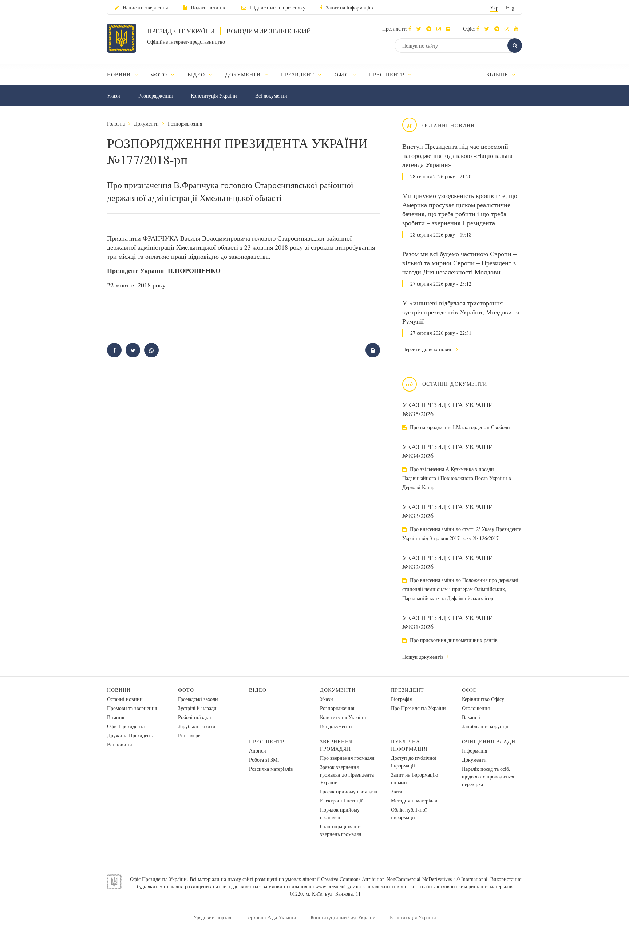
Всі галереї (190, 735)
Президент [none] (298, 74)
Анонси (257, 750)
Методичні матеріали (414, 800)
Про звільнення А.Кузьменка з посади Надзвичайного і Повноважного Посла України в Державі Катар (456, 478)
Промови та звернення (132, 708)
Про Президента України (418, 708)
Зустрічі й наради (197, 708)
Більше (498, 74)
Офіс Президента (126, 726)
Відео (257, 689)
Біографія (401, 698)
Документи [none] (244, 74)
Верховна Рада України (270, 917)
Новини (119, 689)
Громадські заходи (198, 698)
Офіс (469, 689)
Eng (510, 7)
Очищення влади (488, 741)
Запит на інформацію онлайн (414, 778)
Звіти (397, 791)
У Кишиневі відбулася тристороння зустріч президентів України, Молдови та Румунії (460, 311)
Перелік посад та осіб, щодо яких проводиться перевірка (488, 776)
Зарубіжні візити (196, 726)
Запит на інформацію (349, 7)
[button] (420, 28)
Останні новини (125, 698)
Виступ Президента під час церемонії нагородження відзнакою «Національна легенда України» (457, 155)
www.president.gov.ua (338, 886)
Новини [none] (119, 74)
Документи (146, 123)
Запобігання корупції (485, 726)
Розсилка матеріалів (271, 768)
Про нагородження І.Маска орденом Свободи (459, 427)
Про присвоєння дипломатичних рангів (453, 639)
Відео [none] (197, 74)
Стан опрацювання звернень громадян (340, 830)
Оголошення (476, 708)
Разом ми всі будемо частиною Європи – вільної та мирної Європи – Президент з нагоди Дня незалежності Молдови (459, 262)
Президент (407, 689)
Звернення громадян (336, 745)
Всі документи (271, 95)
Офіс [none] (343, 74)
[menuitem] (126, 74)
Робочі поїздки (194, 717)
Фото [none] (160, 74)
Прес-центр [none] (387, 74)
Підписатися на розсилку (277, 7)
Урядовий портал (212, 917)
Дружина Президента (130, 735)
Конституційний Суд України (343, 917)
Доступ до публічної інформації (413, 761)
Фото (186, 689)
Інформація (474, 750)
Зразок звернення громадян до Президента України (347, 774)
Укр (494, 7)
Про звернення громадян (347, 757)
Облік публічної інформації (409, 813)
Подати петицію (208, 7)
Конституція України (214, 95)
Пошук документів (423, 656)
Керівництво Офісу (483, 698)
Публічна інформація (409, 745)
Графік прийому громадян (348, 791)
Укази (113, 95)
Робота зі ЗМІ (264, 759)
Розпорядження (155, 95)
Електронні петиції (341, 800)
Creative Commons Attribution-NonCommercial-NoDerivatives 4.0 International (404, 879)
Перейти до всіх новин (428, 349)
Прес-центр (266, 741)
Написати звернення (145, 7)
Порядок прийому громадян (340, 813)
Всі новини (119, 744)
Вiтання (115, 717)
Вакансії (471, 717)
